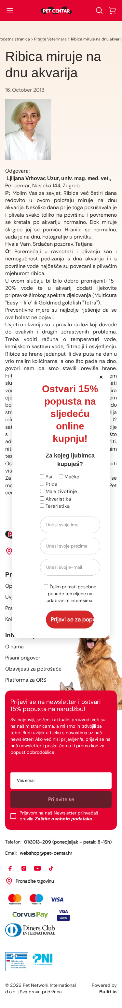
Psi (48, 476)
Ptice (51, 484)
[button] (101, 376)
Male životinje (60, 491)
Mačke (71, 476)
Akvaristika (57, 499)
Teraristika (57, 506)
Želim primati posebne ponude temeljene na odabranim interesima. (71, 593)
